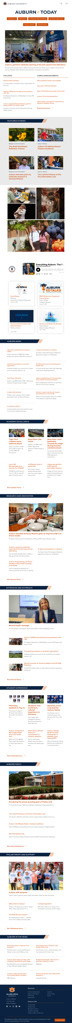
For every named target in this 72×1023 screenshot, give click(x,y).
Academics (12, 19)
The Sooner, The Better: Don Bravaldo (50, 324)
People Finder (31, 1007)
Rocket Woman (15, 296)
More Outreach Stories (14, 679)
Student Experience (56, 19)
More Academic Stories (14, 487)
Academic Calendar (33, 1011)
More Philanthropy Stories (15, 928)
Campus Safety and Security (35, 1013)
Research (22, 19)
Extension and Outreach (38, 19)
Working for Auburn (33, 1009)
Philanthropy (42, 24)
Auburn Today (51, 994)
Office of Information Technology (33, 994)
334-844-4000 (10, 1001)
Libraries (49, 992)
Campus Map (31, 1004)
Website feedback (11, 1003)
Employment (31, 997)
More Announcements (43, 108)
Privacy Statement (14, 1021)
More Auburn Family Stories (15, 846)
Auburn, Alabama (11, 999)
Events (49, 996)
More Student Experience (14, 756)
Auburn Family (29, 24)
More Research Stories (14, 579)
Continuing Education (34, 992)
